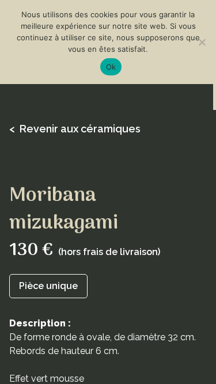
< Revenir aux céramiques (75, 129)
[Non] (201, 42)
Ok (111, 66)
